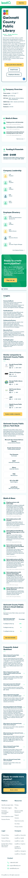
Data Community (19, 821)
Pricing (16, 805)
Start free (21, 3)
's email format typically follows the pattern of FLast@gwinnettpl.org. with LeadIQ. (13, 750)
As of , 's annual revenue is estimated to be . (13, 686)
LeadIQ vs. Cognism (20, 843)
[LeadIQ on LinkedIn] (24, 875)
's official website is (13, 676)
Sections (6, 289)
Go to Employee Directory (18, 250)
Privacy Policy (5, 835)
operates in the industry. (13, 726)
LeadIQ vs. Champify (20, 854)
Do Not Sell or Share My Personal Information (6, 845)
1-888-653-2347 (14, 862)
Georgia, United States (13, 34)
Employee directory (14, 74)
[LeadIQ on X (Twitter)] (23, 875)
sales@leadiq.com (14, 868)
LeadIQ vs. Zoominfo (20, 835)
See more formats (10, 637)
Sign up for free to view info (14, 64)
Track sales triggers (6, 808)
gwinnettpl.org (11, 677)
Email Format (14, 69)
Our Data (17, 823)
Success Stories (5, 819)
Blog (16, 808)
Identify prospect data (7, 805)
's (13, 698)
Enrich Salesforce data (7, 816)
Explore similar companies (12, 414)
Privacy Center (19, 826)
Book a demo (14, 790)
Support (17, 815)
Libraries (7, 728)
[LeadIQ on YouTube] (26, 875)
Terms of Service (5, 841)
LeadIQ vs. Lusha (19, 841)
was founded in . (12, 762)
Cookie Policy (5, 838)
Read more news (20, 138)
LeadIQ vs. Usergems (20, 851)
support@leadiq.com (15, 865)
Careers (17, 818)
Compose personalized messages (4, 812)
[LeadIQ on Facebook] (22, 875)
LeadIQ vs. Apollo (19, 838)
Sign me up (10, 280)
